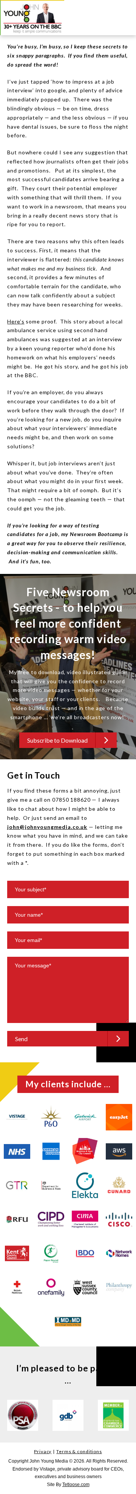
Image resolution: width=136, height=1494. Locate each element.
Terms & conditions (79, 1451)
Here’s (15, 321)
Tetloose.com (76, 1484)
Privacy (42, 1451)
